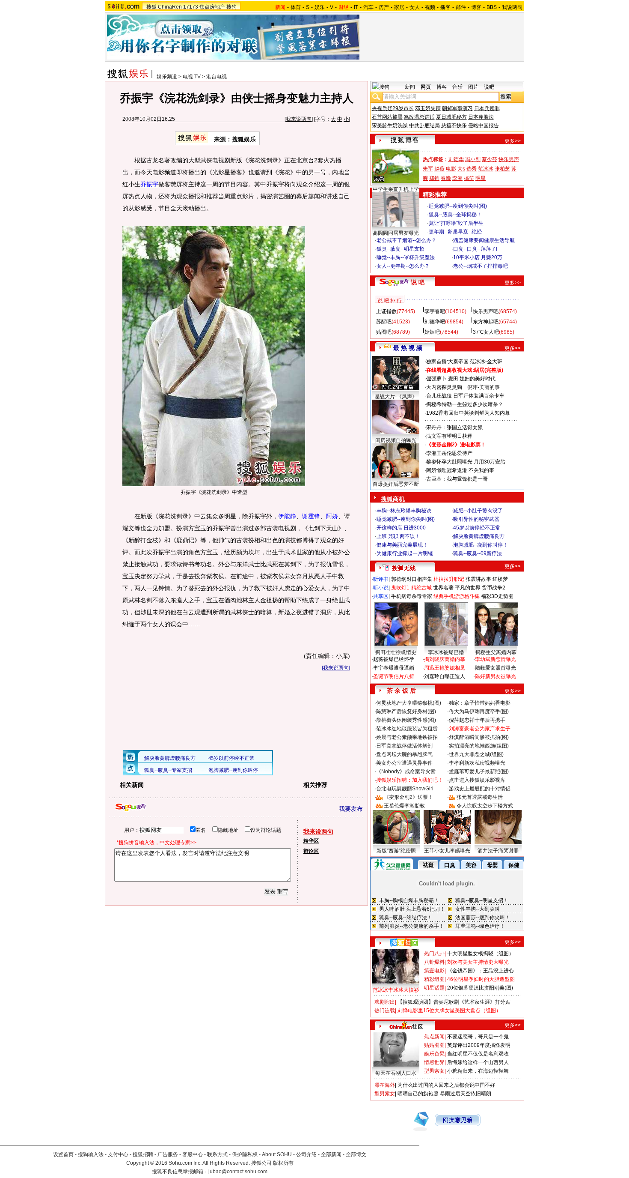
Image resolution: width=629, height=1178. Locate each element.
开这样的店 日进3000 (401, 528)
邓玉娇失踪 (428, 108)
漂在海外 (384, 1085)
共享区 (381, 596)
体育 (296, 7)
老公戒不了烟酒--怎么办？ (406, 240)
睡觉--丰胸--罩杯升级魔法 (406, 257)
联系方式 (217, 1154)
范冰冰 (485, 169)
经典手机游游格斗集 (456, 596)
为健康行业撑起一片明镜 (405, 553)
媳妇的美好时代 (477, 379)
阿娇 (332, 516)
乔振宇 (149, 184)
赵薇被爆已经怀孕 (393, 659)
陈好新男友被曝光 (495, 676)
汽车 (368, 7)
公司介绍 (306, 1154)
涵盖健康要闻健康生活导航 (484, 240)
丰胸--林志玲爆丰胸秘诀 (404, 511)
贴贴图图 (434, 1045)
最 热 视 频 (407, 347)
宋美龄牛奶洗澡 (390, 126)
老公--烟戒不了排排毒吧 (480, 266)
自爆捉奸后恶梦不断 (396, 484)
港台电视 (216, 77)
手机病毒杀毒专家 (411, 596)
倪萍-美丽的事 (483, 387)
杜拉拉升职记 (448, 579)
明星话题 (434, 988)
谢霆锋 (311, 516)
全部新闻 (331, 1154)
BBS (492, 7)
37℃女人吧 (486, 332)
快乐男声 (508, 159)
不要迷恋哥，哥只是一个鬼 (478, 1037)
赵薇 (439, 169)
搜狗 (231, 7)
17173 (190, 7)
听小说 (381, 588)
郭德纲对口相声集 (411, 579)
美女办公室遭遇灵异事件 (404, 763)
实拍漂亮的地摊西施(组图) (479, 746)
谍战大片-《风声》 (395, 397)
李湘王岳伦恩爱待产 (449, 453)
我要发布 (351, 808)
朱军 (428, 169)
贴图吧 (384, 332)
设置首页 (63, 1154)
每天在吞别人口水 (395, 1073)
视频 (430, 7)
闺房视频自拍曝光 (395, 440)
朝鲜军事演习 (457, 108)
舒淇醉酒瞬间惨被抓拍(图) (479, 737)
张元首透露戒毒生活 (480, 797)
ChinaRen (170, 7)
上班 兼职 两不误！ (398, 536)
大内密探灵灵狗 (444, 387)
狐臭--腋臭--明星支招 (400, 249)
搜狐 (151, 7)
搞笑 (469, 178)
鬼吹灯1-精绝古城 (411, 588)
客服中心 (192, 1154)
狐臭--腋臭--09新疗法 (477, 553)
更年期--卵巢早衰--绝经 (455, 232)
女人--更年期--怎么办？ (403, 266)
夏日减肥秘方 (451, 117)
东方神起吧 (485, 322)
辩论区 (311, 851)
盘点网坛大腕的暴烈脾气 (404, 754)
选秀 (471, 169)
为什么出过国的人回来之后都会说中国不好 (446, 1085)
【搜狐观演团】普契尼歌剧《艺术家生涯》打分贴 (454, 1002)
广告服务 (167, 1154)
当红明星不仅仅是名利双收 (478, 1054)
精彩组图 (434, 979)
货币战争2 (493, 588)
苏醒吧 (384, 322)
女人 (414, 7)
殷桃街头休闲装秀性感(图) (406, 720)
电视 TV (192, 77)
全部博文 (356, 1154)
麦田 (453, 379)
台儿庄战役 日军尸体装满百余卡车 (465, 396)
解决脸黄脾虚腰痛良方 (478, 536)
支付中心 (118, 1154)
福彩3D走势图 (497, 596)
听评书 (381, 579)
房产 (384, 7)
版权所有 (283, 1163)
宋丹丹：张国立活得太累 (454, 428)
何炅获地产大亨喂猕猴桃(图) (408, 703)
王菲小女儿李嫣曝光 (447, 851)
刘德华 (456, 159)
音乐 (457, 87)
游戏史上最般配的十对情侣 (479, 789)
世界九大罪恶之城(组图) (476, 754)
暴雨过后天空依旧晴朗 (465, 1094)
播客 (445, 7)
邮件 (461, 7)
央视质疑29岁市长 (393, 108)
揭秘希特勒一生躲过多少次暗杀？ (464, 404)
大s (461, 169)
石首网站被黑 (387, 117)
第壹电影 (434, 971)
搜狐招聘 (143, 1154)
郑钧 (434, 178)
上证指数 (386, 311)
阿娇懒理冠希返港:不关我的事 (460, 470)
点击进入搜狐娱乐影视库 (477, 780)
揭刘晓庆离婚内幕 (444, 659)
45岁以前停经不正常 (476, 528)
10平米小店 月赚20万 (477, 257)
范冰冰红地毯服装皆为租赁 (407, 729)
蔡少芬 (489, 159)
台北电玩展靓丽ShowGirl (404, 789)
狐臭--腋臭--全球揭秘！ (455, 215)
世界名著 (443, 588)
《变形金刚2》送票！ (408, 797)
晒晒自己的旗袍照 (418, 1094)
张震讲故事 (478, 579)
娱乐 (319, 7)
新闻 (410, 87)
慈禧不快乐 (454, 126)
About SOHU (277, 1154)
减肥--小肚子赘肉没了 (478, 511)
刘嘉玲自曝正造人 (444, 676)
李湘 (457, 178)
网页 (426, 87)
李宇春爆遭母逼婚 (393, 668)
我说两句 (512, 7)
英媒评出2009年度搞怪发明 (478, 1045)
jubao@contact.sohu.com (237, 1172)
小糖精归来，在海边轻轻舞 (478, 1071)
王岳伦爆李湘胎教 (404, 806)
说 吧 (417, 282)
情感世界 (434, 1062)
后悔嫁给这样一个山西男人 (478, 1062)
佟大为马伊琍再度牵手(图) (479, 712)
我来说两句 (299, 119)
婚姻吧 (432, 332)
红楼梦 (500, 579)
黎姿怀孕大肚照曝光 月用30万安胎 (465, 462)
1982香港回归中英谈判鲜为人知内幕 (468, 413)
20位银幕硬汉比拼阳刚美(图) (480, 988)
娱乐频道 (167, 77)
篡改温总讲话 (419, 117)
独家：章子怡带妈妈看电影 (479, 703)
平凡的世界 (468, 588)
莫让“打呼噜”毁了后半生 (456, 223)
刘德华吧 (434, 322)
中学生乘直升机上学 (396, 189)
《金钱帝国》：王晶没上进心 (480, 971)
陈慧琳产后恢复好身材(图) (406, 712)
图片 (473, 87)
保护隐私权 (245, 1154)
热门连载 (384, 1011)
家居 (399, 7)
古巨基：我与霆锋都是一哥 (457, 479)
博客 (476, 7)
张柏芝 (502, 169)
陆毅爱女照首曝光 (495, 668)
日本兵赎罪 (487, 108)
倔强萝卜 (436, 379)
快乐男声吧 (485, 311)
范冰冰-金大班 (486, 362)
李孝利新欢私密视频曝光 (477, 763)
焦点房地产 (212, 7)
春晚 (446, 178)
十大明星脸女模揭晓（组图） (480, 954)
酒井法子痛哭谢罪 (498, 851)
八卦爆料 (434, 962)
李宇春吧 (434, 311)
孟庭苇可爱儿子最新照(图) (479, 771)
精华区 (311, 841)
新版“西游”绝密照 (396, 851)
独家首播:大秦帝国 (447, 362)
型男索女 (434, 1071)
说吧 (489, 87)
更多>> (512, 141)
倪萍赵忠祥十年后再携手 (477, 720)
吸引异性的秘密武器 (476, 519)
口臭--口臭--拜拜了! (475, 249)
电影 (451, 169)
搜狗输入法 (91, 1154)
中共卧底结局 (424, 126)
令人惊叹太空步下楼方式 (485, 806)
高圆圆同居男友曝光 (396, 233)
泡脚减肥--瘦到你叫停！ (480, 545)
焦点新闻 (434, 1037)
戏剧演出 (384, 1002)
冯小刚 (473, 159)
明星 (480, 178)
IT (356, 7)
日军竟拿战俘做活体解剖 (404, 746)
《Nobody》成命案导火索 (406, 771)
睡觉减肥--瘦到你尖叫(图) (458, 206)
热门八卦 (434, 954)
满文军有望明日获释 (449, 436)
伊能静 (287, 516)
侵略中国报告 (483, 126)
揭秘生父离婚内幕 (495, 652)
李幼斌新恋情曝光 (495, 659)
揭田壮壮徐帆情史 (395, 652)
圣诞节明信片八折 (393, 676)
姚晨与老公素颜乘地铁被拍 (407, 737)
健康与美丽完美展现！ (402, 545)
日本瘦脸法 (481, 117)
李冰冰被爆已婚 (446, 652)
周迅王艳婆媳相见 (444, 668)
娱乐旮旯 (434, 1054)
